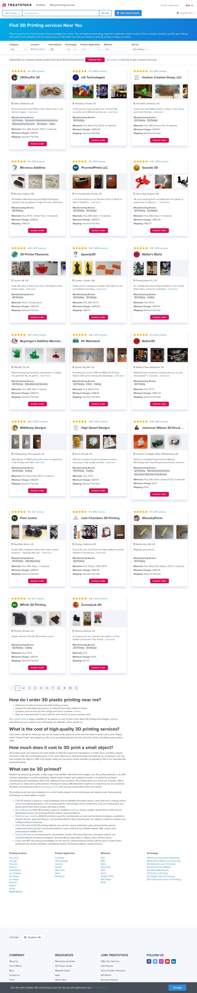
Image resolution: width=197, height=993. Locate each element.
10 (70, 688)
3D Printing (11, 13)
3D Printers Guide (63, 966)
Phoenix (13, 867)
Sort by (135, 44)
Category (13, 44)
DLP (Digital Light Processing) (160, 876)
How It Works (15, 966)
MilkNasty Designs (33, 428)
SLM (17, 825)
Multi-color (60, 870)
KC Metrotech (90, 341)
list (81, 722)
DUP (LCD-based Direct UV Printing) (164, 879)
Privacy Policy (99, 987)
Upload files (94, 59)
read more (33, 112)
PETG (103, 882)
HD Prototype (61, 861)
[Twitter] (155, 961)
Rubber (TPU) (107, 876)
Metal (57, 873)
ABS (103, 861)
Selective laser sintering (26, 816)
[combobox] (60, 13)
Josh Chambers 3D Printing (100, 518)
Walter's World (152, 254)
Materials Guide (62, 970)
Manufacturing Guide (65, 961)
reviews (76, 711)
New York (13, 858)
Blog (11, 970)
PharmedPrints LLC (94, 168)
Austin (12, 888)
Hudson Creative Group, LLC (162, 77)
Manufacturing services (62, 5)
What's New (60, 980)
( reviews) (38, 71)
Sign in (189, 5)
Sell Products (107, 966)
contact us (115, 59)
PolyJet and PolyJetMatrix (159, 867)
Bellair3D (148, 341)
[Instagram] (161, 961)
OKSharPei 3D (30, 77)
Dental (58, 867)
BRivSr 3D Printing (33, 605)
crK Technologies (93, 77)
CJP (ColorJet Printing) (157, 873)
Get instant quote (129, 13)
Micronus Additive (32, 168)
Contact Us (14, 975)
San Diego (14, 876)
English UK (35, 937)
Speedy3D (88, 254)
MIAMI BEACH (15, 891)
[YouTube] (167, 961)
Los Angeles (15, 873)
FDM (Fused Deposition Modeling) (163, 858)
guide (26, 722)
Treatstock (17, 5)
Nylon (103, 864)
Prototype (59, 858)
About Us (13, 961)
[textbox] (70, 49)
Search (105, 13)
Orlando (13, 882)
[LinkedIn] (173, 961)
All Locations (39, 49)
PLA (103, 858)
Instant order (37, 143)
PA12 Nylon (106, 879)
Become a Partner (109, 980)
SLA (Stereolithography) (158, 870)
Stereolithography (23, 810)
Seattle (12, 885)
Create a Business (170, 5)
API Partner (106, 975)
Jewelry (58, 864)
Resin (103, 873)
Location (35, 44)
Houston (13, 864)
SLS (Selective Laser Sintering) (161, 864)
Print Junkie (28, 518)
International (55, 44)
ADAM (34, 825)
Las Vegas (14, 879)
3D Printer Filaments (34, 254)
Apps (57, 975)
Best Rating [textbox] (138, 49)
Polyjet (18, 840)
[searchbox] (116, 49)
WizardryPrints (152, 518)
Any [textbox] (13, 49)
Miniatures (60, 876)
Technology (70, 44)
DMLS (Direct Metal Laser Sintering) (163, 861)
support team (20, 719)
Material (108, 44)
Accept (177, 987)
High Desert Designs (95, 428)
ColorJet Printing (23, 834)
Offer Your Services (110, 961)
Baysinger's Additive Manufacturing (45, 341)
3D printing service (49, 787)
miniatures (74, 810)
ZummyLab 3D (91, 605)
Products (40, 5)
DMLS (23, 825)
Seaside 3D (150, 168)
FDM (17, 800)
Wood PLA (106, 867)
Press (12, 980)
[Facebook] (149, 961)
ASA (103, 870)
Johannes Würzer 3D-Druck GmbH (166, 428)
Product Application (90, 44)
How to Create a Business (113, 970)
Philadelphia (15, 870)
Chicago (13, 861)
